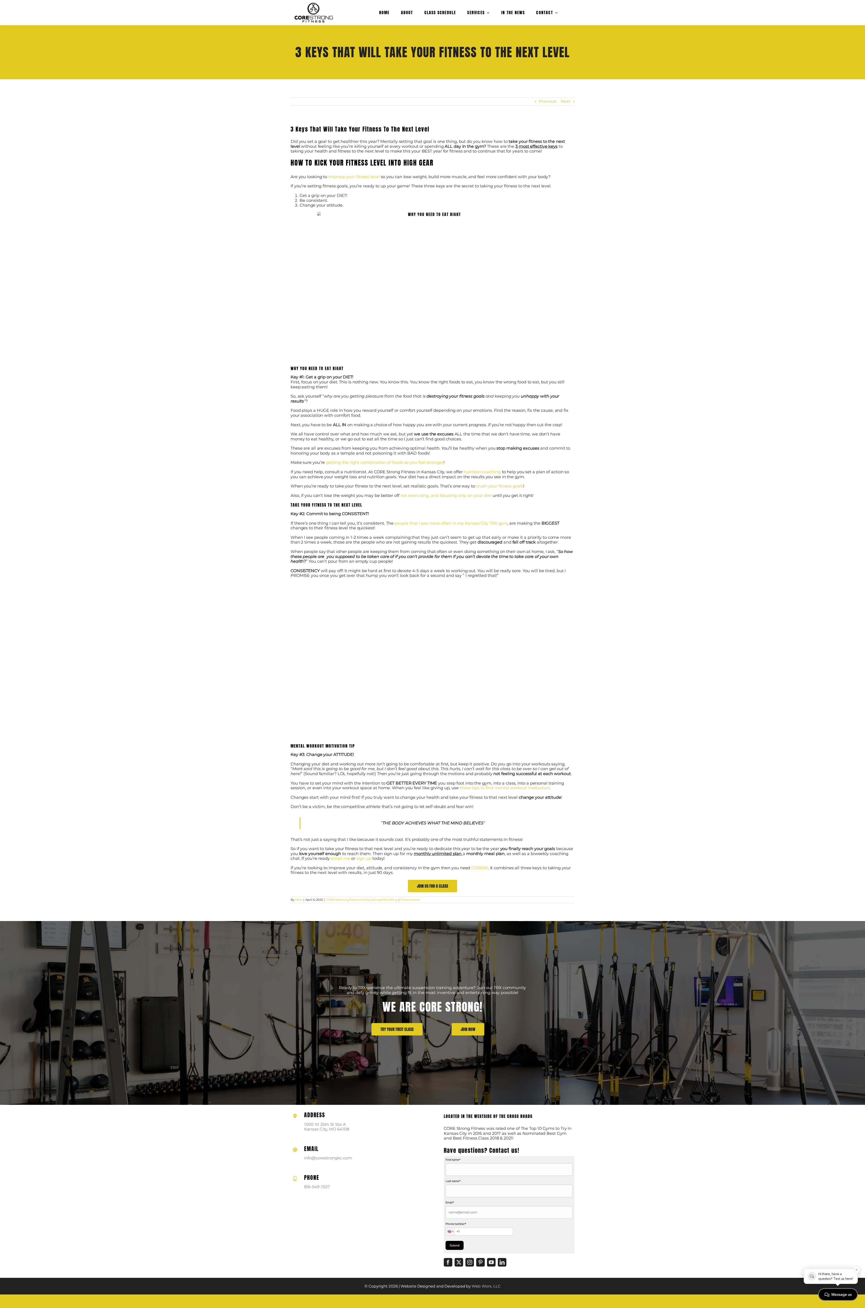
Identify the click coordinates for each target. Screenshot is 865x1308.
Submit (455, 1245)
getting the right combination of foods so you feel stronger (384, 462)
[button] (450, 1231)
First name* (453, 1159)
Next (565, 101)
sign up (363, 858)
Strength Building (384, 899)
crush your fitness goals (500, 486)
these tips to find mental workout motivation (505, 787)
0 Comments (409, 899)
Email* (450, 1202)
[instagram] (469, 1262)
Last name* (453, 1181)
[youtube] (491, 1262)
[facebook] (448, 1262)
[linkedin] (502, 1262)
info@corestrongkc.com (328, 1158)
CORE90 (479, 867)
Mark (299, 899)
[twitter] (459, 1262)
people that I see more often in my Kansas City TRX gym (450, 523)
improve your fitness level (354, 176)
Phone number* (456, 1224)
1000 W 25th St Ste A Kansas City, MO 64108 (326, 1127)
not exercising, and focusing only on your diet (446, 495)
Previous (547, 101)
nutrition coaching (482, 471)
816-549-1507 (317, 1186)
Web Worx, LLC (486, 1286)
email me (340, 858)
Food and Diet (359, 899)
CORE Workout (337, 899)
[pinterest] (480, 1262)
